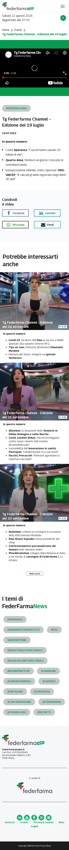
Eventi (18, 30)
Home (5, 30)
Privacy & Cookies (43, 822)
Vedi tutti (34, 573)
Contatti (10, 822)
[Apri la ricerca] (63, 18)
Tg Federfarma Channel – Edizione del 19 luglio (34, 34)
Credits (24, 822)
